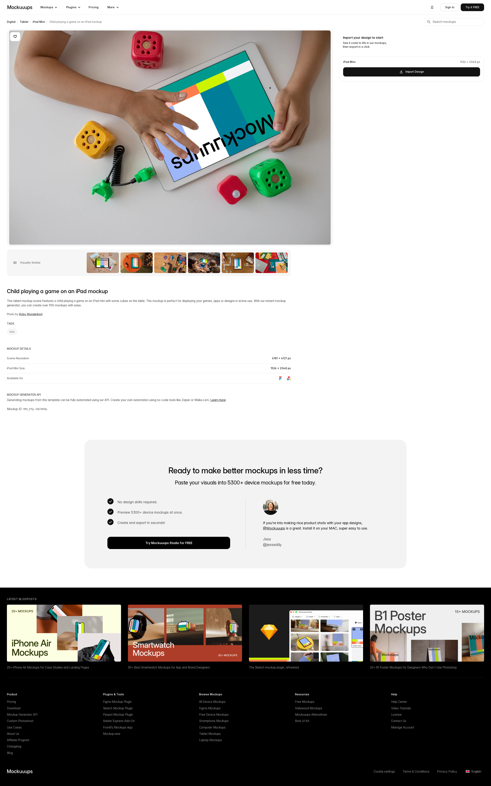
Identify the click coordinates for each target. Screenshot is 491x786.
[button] (48, 7)
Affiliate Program (18, 740)
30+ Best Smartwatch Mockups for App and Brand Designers (169, 667)
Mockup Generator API (22, 714)
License (396, 714)
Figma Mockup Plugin (117, 702)
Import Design (414, 71)
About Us (13, 734)
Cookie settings (384, 771)
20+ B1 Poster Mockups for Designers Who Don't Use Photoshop (413, 667)
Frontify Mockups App (118, 727)
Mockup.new (111, 734)
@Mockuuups (274, 528)
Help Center (399, 702)
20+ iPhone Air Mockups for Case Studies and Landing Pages (48, 667)
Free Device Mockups (214, 714)
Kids (12, 331)
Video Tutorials (401, 708)
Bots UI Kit (302, 721)
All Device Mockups (212, 702)
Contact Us (398, 721)
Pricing (94, 7)
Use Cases (14, 727)
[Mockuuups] (20, 7)
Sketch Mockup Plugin (118, 708)
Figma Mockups (210, 708)
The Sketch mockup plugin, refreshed (274, 667)
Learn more (218, 400)
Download (13, 708)
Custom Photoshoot (20, 721)
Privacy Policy (447, 771)
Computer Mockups (212, 727)
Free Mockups (304, 702)
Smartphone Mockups (214, 721)
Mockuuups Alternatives (311, 714)
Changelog (14, 746)
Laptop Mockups (210, 740)
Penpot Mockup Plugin (118, 714)
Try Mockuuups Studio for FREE (168, 543)
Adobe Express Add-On (119, 721)
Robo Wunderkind (30, 314)
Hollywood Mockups (308, 708)
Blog (10, 753)
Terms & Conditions (416, 771)
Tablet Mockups (210, 734)
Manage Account (402, 727)
